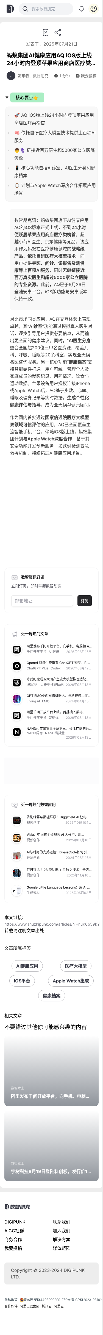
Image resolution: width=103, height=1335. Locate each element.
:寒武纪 (32, 685)
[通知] (82, 9)
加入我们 (61, 1230)
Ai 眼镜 (54, 652)
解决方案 (61, 1239)
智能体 (54, 718)
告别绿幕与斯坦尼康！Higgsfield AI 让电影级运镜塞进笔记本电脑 (58, 819)
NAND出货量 (55, 733)
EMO (45, 701)
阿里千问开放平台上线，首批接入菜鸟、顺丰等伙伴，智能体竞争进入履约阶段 (58, 714)
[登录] (94, 9)
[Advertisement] (51, 513)
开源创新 (33, 858)
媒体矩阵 (61, 1248)
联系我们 (61, 1222)
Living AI (33, 701)
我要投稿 (13, 1248)
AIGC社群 (14, 1230)
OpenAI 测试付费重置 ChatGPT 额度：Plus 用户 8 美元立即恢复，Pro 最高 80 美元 (59, 665)
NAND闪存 (35, 733)
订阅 (84, 600)
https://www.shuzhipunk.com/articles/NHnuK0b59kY (52, 924)
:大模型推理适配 (51, 685)
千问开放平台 (36, 652)
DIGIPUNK (15, 1222)
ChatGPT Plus (37, 668)
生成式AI (33, 893)
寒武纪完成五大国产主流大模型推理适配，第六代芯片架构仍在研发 (58, 681)
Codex (55, 668)
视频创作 (33, 822)
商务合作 (13, 1239)
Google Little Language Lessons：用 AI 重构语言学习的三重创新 (58, 889)
